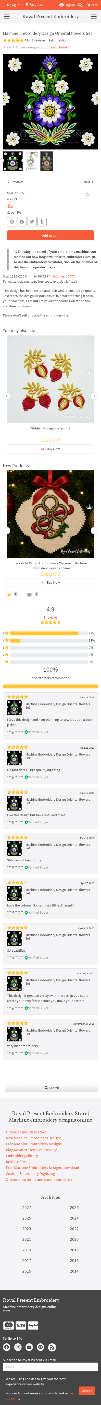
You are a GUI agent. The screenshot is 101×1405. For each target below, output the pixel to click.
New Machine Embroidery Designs (34, 1137)
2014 (74, 1271)
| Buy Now (50, 448)
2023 (26, 1228)
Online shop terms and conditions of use (39, 1179)
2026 (74, 1207)
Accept (87, 1390)
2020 (74, 1239)
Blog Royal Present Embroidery (31, 1149)
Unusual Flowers (56, 47)
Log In (14, 5)
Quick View (50, 382)
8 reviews (38, 40)
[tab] (13, 596)
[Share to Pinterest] (11, 221)
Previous (17, 182)
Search (54, 1088)
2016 (74, 1260)
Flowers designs (27, 47)
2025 (26, 1218)
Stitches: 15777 (64, 276)
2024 (74, 1218)
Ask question (58, 40)
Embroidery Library (22, 1155)
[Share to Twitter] (32, 221)
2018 (74, 1250)
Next (87, 182)
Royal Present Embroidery (50, 16)
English (69, 5)
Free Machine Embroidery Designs (34, 1143)
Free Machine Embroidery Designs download (42, 1167)
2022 (74, 1228)
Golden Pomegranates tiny (50, 428)
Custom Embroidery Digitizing (30, 1173)
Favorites (36, 4)
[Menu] (7, 16)
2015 (26, 1271)
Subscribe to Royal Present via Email (29, 1360)
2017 (26, 1260)
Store (7, 47)
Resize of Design (19, 1161)
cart (94, 5)
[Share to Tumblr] (42, 222)
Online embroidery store (26, 1131)
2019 (26, 1250)
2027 (26, 1207)
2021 (26, 1239)
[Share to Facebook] (21, 221)
